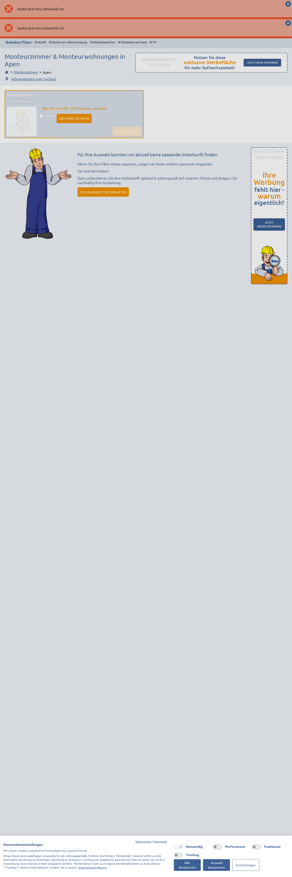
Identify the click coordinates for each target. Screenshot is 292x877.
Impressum (160, 841)
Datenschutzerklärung (92, 867)
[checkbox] (178, 847)
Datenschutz (143, 841)
